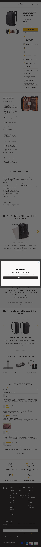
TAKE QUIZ (20, 277)
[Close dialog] (39, 262)
